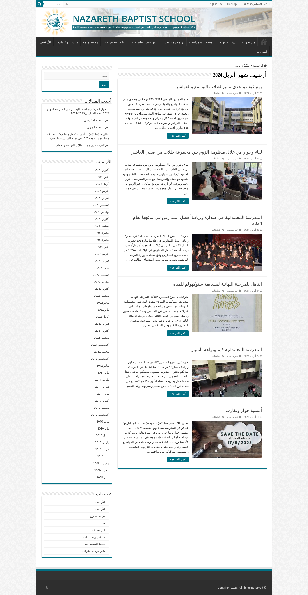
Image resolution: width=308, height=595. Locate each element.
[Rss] (66, 4)
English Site (216, 4)
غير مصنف (232, 93)
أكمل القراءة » (178, 135)
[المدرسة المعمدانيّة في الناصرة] (154, 22)
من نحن (250, 42)
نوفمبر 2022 (101, 281)
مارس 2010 (102, 442)
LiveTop (232, 4)
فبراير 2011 (102, 386)
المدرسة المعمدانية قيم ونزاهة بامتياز (226, 349)
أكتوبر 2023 (102, 219)
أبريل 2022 (102, 316)
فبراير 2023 (102, 260)
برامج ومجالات (174, 42)
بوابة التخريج (97, 516)
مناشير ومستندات (94, 537)
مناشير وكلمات (68, 42)
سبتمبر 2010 (101, 407)
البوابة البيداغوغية (116, 42)
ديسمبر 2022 (101, 274)
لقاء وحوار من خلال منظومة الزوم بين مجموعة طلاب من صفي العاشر (197, 152)
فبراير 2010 (102, 449)
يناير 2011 (103, 393)
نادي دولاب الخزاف (93, 551)
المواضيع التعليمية (146, 42)
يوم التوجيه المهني (98, 127)
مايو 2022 (103, 309)
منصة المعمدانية (202, 42)
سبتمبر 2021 (101, 337)
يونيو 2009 (103, 477)
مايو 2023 (103, 246)
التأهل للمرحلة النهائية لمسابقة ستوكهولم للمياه (217, 284)
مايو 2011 (103, 372)
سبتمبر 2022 (101, 295)
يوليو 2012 (103, 365)
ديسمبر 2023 (101, 205)
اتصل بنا (261, 51)
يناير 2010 (103, 456)
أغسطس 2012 (100, 358)
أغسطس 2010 (100, 414)
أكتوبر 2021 (102, 330)
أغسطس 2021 (100, 344)
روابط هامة (90, 42)
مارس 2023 (102, 253)
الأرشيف (45, 42)
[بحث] (39, 4)
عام (103, 523)
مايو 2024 (103, 177)
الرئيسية (264, 41)
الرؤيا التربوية (228, 42)
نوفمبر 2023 (101, 212)
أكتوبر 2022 (102, 288)
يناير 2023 (103, 267)
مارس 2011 (102, 379)
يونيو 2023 (103, 239)
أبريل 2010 (102, 435)
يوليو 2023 (103, 232)
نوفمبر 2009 (101, 470)
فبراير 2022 (102, 323)
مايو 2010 (103, 428)
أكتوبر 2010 (102, 400)
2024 (247, 65)
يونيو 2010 (103, 421)
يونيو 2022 (103, 302)
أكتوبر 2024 (102, 170)
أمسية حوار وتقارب (244, 410)
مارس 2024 (102, 191)
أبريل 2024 (102, 184)
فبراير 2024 (102, 198)
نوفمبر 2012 (101, 351)
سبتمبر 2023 (101, 225)
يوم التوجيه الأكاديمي (96, 120)
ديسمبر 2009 (101, 463)
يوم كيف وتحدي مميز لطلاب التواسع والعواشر (219, 86)
